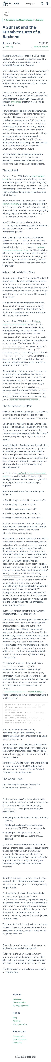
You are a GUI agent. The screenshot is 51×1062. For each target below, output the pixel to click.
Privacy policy (18, 1036)
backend (37, 46)
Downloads (17, 999)
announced (16, 101)
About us (17, 1021)
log (11, 46)
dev (7, 46)
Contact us (17, 1042)
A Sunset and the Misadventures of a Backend (23, 20)
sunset (45, 46)
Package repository (21, 1005)
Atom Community (11, 203)
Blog (6, 15)
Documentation (19, 1002)
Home (6, 12)
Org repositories (20, 1024)
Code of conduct (20, 1039)
